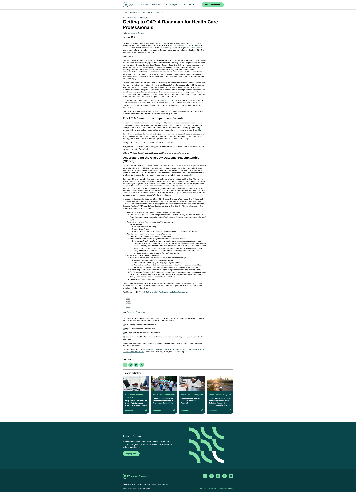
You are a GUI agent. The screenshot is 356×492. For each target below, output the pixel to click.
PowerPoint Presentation (136, 312)
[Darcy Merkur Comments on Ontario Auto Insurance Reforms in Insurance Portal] (136, 384)
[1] (130, 107)
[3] (199, 130)
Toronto (140, 484)
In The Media (130, 394)
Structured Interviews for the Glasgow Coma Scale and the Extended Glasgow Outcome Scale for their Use (163, 350)
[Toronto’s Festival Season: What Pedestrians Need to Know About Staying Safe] (164, 384)
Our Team (145, 4)
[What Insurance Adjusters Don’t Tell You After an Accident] (192, 384)
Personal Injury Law (142, 18)
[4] (188, 138)
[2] (189, 127)
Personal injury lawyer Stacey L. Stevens (183, 45)
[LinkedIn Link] (218, 476)
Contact (191, 4)
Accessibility (212, 488)
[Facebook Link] (205, 476)
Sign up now (131, 453)
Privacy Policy (203, 488)
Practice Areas (157, 4)
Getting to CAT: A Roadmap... (150, 12)
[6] (191, 175)
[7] (180, 206)
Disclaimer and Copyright (226, 488)
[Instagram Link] (224, 476)
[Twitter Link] (211, 476)
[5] (158, 170)
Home (125, 12)
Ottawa (154, 484)
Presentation (128, 18)
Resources (133, 12)
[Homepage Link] (135, 476)
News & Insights (171, 4)
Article (155, 394)
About (183, 4)
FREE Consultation (212, 4)
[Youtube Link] (231, 476)
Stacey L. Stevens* (138, 33)
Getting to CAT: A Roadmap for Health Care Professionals (167, 292)
